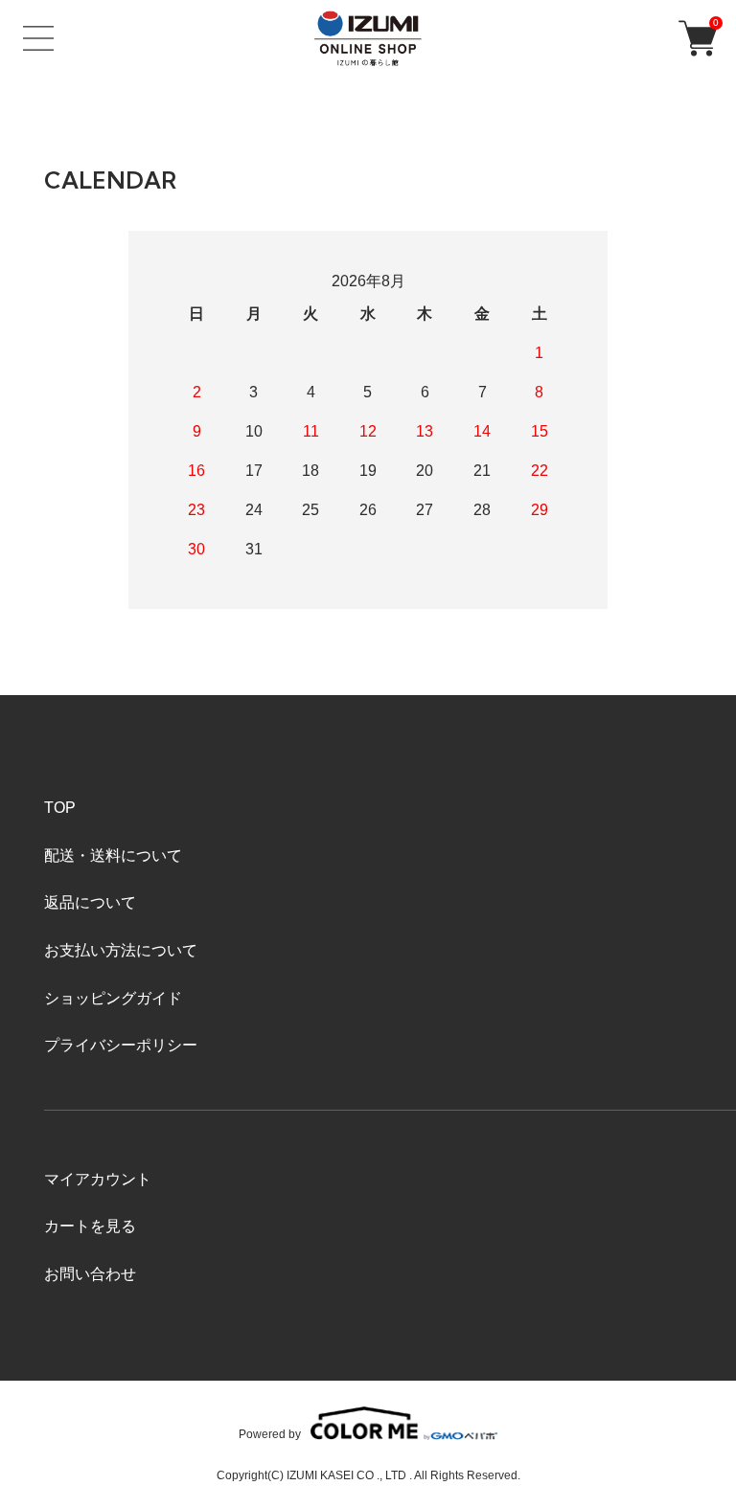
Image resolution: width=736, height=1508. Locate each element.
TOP (60, 807)
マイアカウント (97, 1179)
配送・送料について (113, 855)
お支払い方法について (120, 950)
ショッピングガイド (113, 998)
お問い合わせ (90, 1274)
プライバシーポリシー (120, 1045)
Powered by (270, 1434)
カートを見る (90, 1226)
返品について (90, 902)
